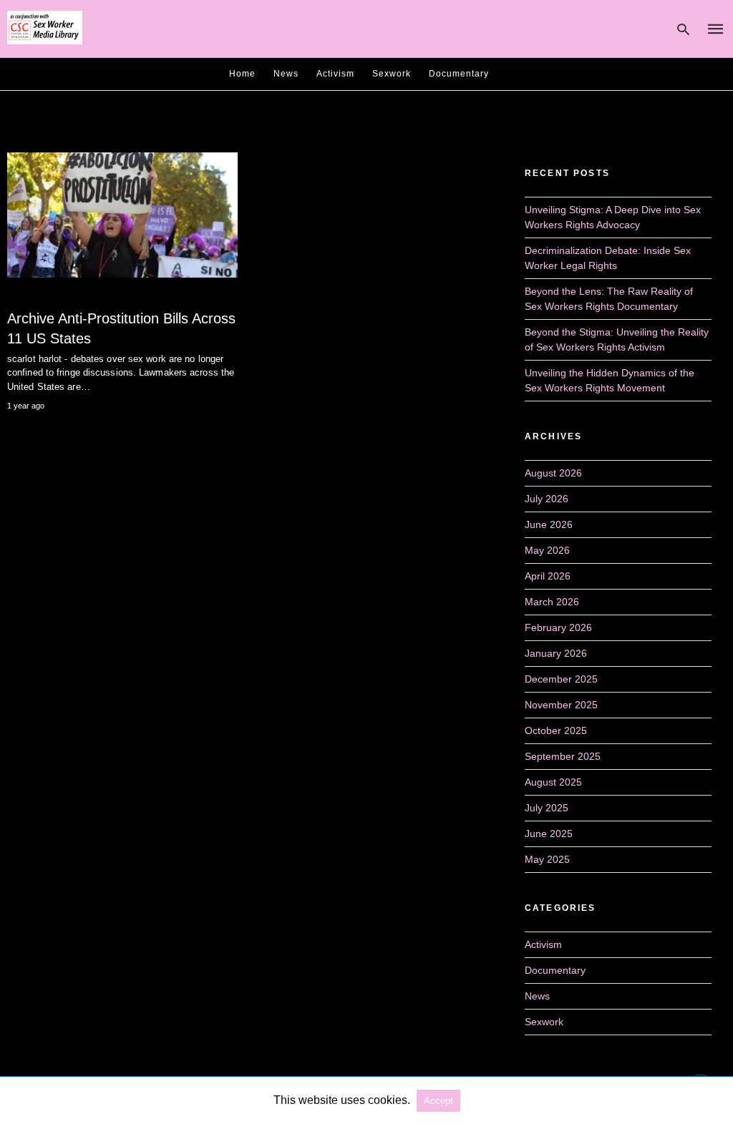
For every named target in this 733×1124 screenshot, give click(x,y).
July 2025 (546, 807)
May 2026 (547, 550)
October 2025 (556, 730)
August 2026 (553, 473)
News (285, 74)
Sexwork (391, 74)
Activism (335, 74)
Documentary (459, 74)
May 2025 (547, 859)
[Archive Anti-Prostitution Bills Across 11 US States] (122, 215)
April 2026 (548, 576)
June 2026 (549, 524)
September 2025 (563, 756)
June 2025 (549, 833)
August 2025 (553, 782)
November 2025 (561, 704)
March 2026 (552, 601)
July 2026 (546, 498)
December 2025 (561, 679)
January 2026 (556, 653)
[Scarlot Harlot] (44, 28)
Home (242, 74)
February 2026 (558, 627)
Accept (438, 1100)
